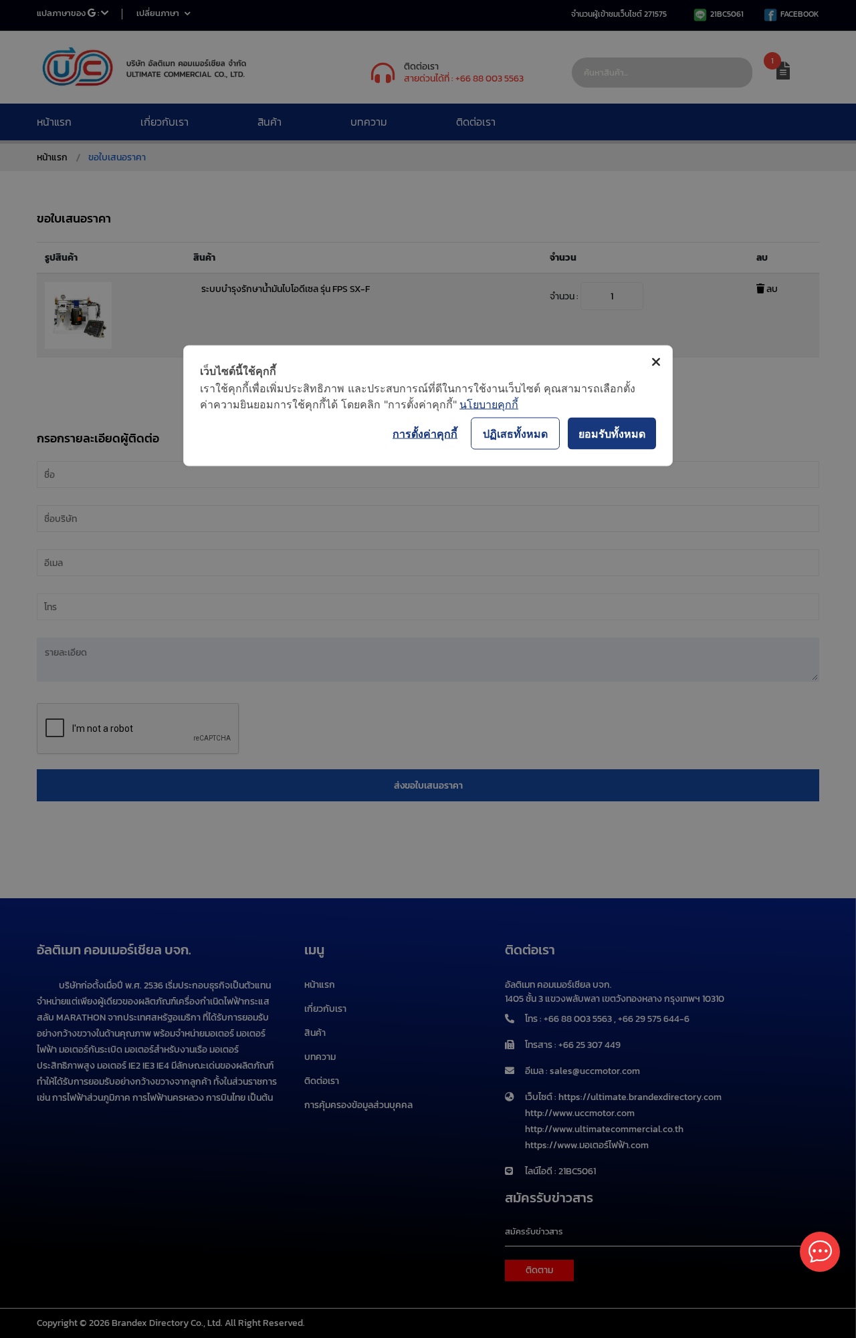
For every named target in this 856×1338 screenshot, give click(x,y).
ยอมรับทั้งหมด (611, 433)
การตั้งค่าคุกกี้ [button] (425, 433)
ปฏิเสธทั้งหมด (515, 433)
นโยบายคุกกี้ (488, 404)
